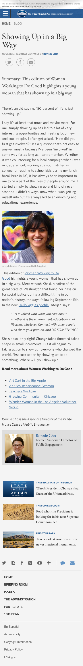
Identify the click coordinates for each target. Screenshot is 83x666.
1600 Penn (11, 614)
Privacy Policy (13, 649)
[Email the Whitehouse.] (72, 563)
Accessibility (12, 634)
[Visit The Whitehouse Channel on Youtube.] (39, 563)
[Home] (45, 16)
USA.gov (10, 657)
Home (6, 23)
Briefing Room (16, 584)
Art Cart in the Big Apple (27, 380)
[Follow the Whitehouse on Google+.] (30, 563)
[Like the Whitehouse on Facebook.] (22, 563)
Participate (13, 607)
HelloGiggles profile (34, 305)
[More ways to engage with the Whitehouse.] (49, 563)
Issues (9, 592)
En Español (11, 626)
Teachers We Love (22, 391)
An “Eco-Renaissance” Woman (31, 386)
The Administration (19, 599)
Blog (18, 23)
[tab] (5, 13)
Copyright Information (18, 642)
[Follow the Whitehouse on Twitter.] (4, 563)
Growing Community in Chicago (32, 396)
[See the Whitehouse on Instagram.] (13, 563)
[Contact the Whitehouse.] (60, 563)
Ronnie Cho (50, 53)
